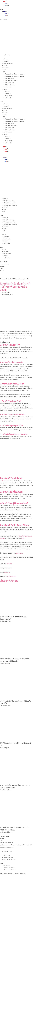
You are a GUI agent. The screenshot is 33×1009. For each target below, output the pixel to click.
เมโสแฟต (2, 538)
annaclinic (9, 568)
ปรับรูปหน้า (6, 61)
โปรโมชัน (5, 67)
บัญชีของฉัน (6, 243)
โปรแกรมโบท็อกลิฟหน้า (11, 80)
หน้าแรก (2, 270)
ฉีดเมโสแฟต (5, 481)
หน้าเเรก (5, 59)
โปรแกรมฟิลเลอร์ (9, 82)
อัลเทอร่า (23, 538)
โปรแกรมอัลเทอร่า (9, 85)
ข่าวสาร (5, 234)
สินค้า (4, 69)
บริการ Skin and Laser (9, 203)
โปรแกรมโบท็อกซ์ (9, 78)
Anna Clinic (9, 563)
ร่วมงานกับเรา (8, 95)
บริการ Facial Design (8, 200)
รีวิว (4, 72)
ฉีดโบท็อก (21, 536)
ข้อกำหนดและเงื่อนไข (8, 857)
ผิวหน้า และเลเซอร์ (8, 63)
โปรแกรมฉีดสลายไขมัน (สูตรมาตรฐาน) (15, 74)
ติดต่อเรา (5, 89)
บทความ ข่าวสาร (7, 87)
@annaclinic (19, 553)
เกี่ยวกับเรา (8, 93)
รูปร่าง (5, 65)
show (8, 342)
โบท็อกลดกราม (28, 536)
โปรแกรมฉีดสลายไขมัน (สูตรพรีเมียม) (14, 76)
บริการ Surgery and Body (10, 205)
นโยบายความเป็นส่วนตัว (9, 859)
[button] (16, 9)
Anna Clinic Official (11, 576)
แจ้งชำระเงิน (8, 98)
